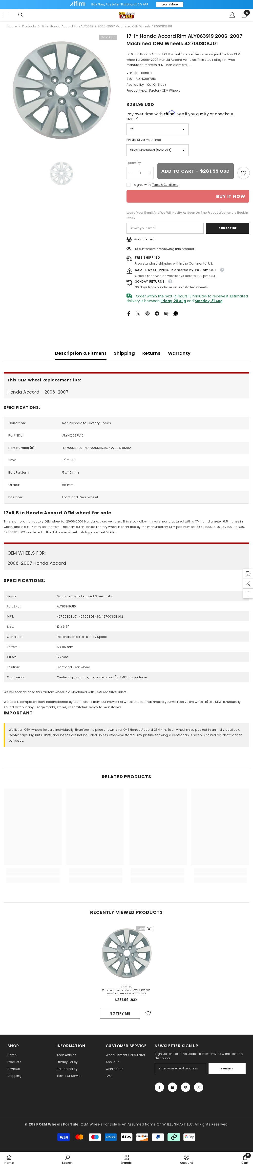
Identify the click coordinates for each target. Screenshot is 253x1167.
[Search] (21, 15)
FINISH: (143, 140)
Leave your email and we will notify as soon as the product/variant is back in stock (187, 215)
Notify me (119, 1013)
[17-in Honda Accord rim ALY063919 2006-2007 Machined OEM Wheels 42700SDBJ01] (126, 953)
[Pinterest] (147, 313)
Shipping (124, 353)
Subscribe (228, 228)
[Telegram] (157, 313)
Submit (227, 1068)
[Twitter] (138, 313)
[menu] (7, 15)
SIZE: (132, 119)
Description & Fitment (81, 353)
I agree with (142, 185)
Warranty (179, 353)
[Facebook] (128, 313)
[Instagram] (172, 1087)
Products (29, 26)
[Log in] (232, 15)
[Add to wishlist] (148, 1013)
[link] (243, 173)
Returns (151, 353)
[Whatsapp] (175, 313)
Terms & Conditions (165, 185)
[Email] (166, 313)
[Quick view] (149, 928)
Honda (146, 73)
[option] (61, 90)
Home (12, 26)
